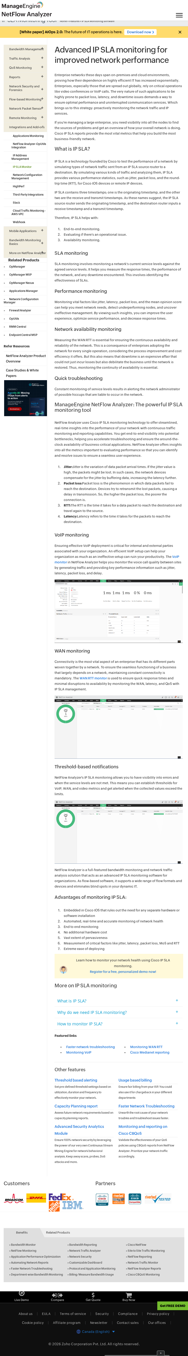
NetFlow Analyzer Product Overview (26, 358)
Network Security (80, 1256)
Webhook (19, 222)
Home (63, 21)
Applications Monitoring (28, 136)
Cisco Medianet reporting (149, 1052)
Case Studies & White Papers (22, 373)
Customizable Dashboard (85, 1262)
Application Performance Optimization (36, 1256)
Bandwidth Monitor (23, 1244)
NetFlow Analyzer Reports (144, 1268)
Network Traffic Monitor (143, 1262)
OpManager (17, 266)
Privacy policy (158, 1313)
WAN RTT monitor (93, 678)
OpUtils (14, 318)
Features (74, 21)
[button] (179, 32)
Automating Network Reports (29, 1262)
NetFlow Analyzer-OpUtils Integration (28, 145)
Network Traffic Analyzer (85, 1250)
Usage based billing (135, 1080)
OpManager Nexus (21, 283)
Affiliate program (67, 1322)
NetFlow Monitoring (23, 1250)
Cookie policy (33, 1322)
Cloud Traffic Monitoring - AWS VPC (28, 212)
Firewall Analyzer (20, 310)
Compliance (128, 1313)
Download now (139, 32)
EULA (46, 1313)
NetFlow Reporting (140, 1256)
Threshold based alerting (76, 1080)
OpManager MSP (20, 274)
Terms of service (73, 1313)
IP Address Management (20, 157)
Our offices (157, 1322)
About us (26, 1313)
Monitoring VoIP (78, 1052)
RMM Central (17, 326)
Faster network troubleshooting (90, 1047)
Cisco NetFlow (137, 1244)
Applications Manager (23, 291)
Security (102, 1313)
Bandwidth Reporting (83, 1244)
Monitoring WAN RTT (146, 1047)
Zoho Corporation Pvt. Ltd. (84, 1344)
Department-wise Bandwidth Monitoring (37, 1274)
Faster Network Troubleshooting (146, 1106)
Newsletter (99, 1322)
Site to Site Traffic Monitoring (146, 1250)
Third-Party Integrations (28, 194)
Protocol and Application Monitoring (92, 1268)
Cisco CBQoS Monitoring (144, 1274)
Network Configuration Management (26, 176)
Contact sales (128, 1322)
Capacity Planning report (76, 1106)
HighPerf (18, 186)
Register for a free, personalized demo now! (123, 972)
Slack (16, 202)
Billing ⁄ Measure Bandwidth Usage (91, 1274)
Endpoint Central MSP (23, 335)
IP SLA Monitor (22, 167)
